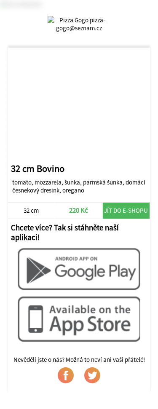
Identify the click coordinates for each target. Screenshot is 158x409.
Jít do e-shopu (126, 210)
